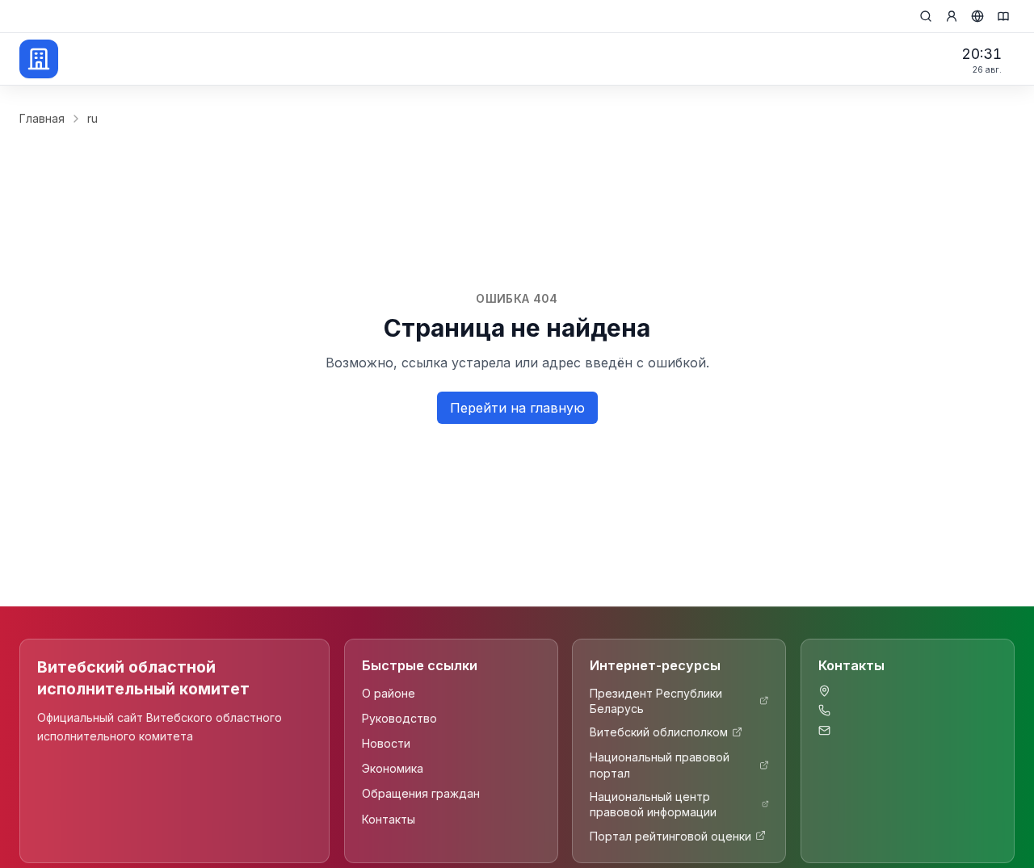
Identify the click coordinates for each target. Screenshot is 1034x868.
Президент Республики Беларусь (656, 700)
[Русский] (977, 16)
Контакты (388, 818)
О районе (388, 692)
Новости (386, 742)
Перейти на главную (517, 408)
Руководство (399, 717)
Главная (42, 118)
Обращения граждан (421, 793)
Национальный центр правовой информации (653, 804)
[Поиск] (925, 16)
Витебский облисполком (659, 732)
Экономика (392, 768)
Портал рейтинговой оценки (670, 835)
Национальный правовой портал (659, 764)
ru (92, 118)
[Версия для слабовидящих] (1003, 16)
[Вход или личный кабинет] (951, 16)
